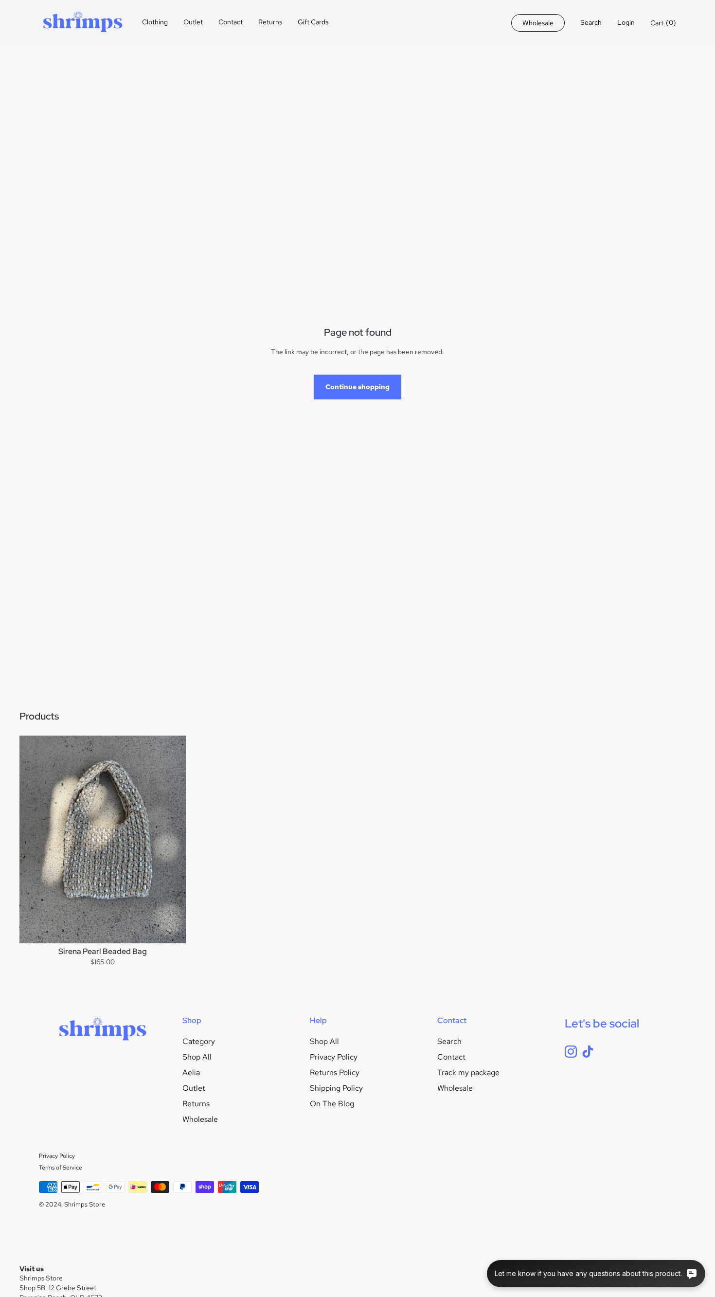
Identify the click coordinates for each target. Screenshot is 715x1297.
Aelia (191, 1072)
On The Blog (332, 1104)
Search (449, 1041)
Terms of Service (60, 1167)
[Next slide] (171, 839)
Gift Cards (313, 22)
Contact (230, 22)
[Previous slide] (34, 839)
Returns (270, 22)
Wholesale (200, 1119)
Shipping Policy (336, 1088)
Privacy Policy (334, 1057)
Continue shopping (357, 386)
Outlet (193, 22)
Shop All (197, 1057)
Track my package (468, 1072)
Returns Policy (334, 1072)
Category (198, 1041)
